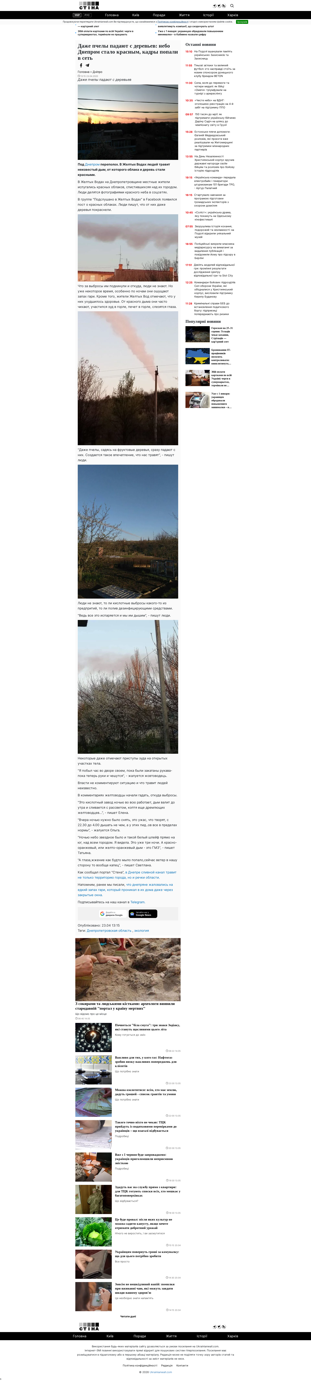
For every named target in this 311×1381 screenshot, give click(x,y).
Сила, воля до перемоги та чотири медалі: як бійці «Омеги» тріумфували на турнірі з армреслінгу (211, 88)
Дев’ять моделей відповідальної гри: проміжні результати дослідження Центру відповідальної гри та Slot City (214, 270)
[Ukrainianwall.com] (89, 5)
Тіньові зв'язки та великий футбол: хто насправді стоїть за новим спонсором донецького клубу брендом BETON (214, 71)
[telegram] (214, 6)
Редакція (167, 1365)
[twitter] (219, 6)
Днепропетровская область (109, 931)
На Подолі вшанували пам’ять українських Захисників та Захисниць (213, 55)
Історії (208, 15)
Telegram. (137, 902)
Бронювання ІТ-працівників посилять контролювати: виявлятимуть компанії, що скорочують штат (190, 25)
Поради (159, 15)
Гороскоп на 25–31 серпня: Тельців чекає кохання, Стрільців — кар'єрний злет (115, 25)
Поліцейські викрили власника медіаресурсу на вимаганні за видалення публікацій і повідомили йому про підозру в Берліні (215, 251)
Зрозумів (242, 21)
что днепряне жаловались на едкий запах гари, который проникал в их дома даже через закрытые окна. (125, 890)
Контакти (182, 1365)
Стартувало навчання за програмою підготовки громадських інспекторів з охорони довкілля (211, 200)
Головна (112, 15)
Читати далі (128, 1316)
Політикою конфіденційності (172, 21)
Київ (135, 15)
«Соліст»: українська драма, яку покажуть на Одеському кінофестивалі (213, 216)
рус (87, 15)
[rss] (224, 6)
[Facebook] (81, 65)
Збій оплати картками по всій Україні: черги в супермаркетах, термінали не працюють (105, 33)
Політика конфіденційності (140, 1365)
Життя (184, 15)
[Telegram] (87, 65)
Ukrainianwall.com (161, 1372)
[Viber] (94, 65)
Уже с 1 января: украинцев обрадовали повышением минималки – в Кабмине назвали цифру (190, 33)
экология (141, 931)
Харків (232, 15)
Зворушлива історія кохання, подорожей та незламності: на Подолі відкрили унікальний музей (214, 232)
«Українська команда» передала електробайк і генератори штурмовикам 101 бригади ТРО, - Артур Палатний (215, 183)
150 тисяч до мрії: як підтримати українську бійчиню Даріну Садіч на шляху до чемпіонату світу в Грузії (215, 119)
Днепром (92, 164)
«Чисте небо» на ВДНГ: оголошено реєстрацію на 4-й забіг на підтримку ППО (214, 104)
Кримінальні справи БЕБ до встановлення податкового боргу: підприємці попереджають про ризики (212, 309)
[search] (232, 6)
